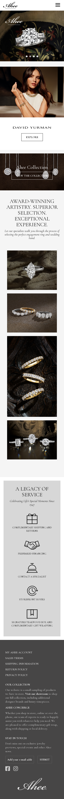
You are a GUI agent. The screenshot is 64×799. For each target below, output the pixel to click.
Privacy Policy (16, 675)
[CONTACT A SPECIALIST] (32, 560)
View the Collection (32, 175)
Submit (45, 759)
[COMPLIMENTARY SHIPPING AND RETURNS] (32, 511)
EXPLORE (32, 137)
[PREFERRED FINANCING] (32, 537)
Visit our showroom (36, 694)
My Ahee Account (18, 652)
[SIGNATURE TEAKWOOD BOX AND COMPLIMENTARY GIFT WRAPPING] (32, 606)
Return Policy (16, 669)
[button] (27, 56)
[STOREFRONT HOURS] (32, 583)
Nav (57, 4)
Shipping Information (22, 664)
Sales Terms (14, 658)
